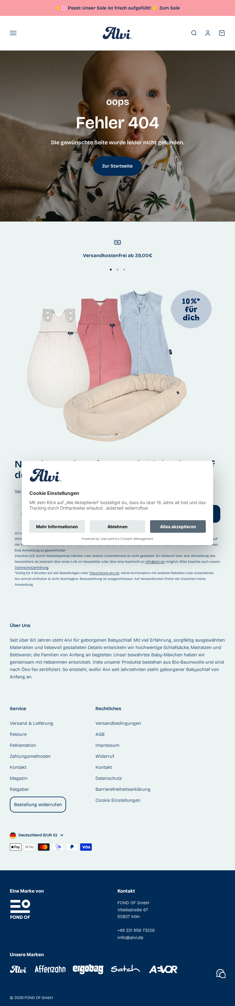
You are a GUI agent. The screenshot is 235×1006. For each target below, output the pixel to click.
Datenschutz (108, 778)
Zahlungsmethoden (30, 756)
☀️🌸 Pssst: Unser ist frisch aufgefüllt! (106, 8)
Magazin (19, 778)
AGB (100, 734)
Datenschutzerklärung (31, 567)
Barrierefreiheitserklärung (123, 789)
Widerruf (104, 756)
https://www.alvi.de (104, 573)
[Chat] (221, 973)
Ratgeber (19, 789)
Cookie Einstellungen (117, 800)
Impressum (107, 745)
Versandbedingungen (118, 723)
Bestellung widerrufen (38, 804)
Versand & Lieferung (31, 723)
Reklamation (23, 745)
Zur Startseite (117, 166)
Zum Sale (169, 8)
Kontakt (18, 767)
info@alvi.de (155, 562)
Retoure (18, 734)
